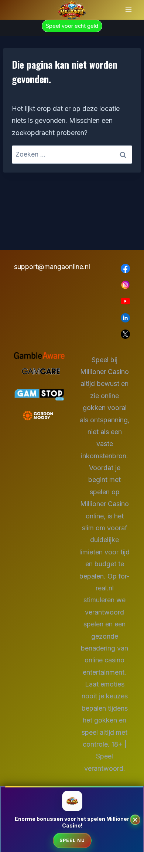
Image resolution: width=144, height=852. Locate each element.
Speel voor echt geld (72, 26)
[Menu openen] (128, 10)
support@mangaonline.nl (39, 267)
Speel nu (72, 840)
